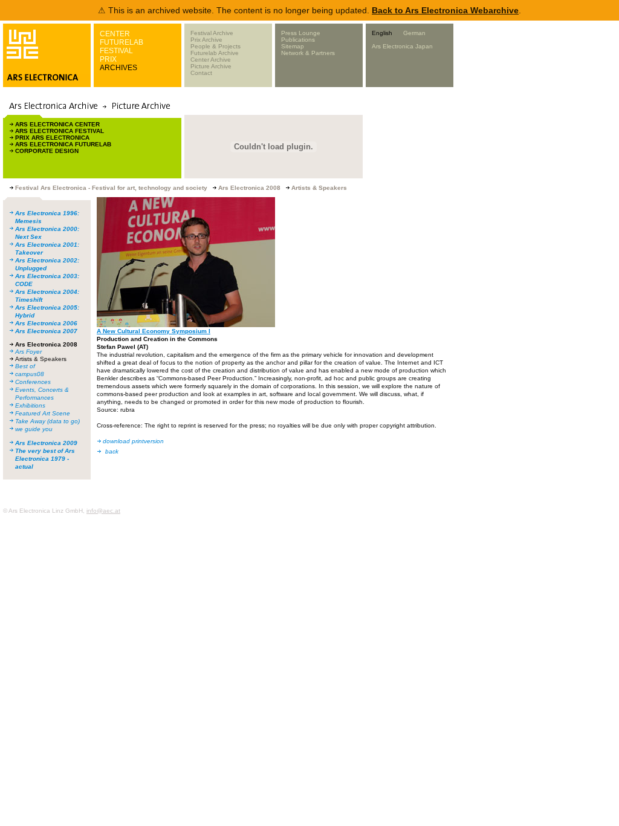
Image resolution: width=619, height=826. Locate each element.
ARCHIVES (118, 67)
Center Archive (210, 59)
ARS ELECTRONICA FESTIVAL (59, 131)
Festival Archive (211, 33)
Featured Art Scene (42, 413)
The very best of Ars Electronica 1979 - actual (45, 458)
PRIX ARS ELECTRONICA (52, 137)
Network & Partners (308, 53)
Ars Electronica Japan (402, 46)
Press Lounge (300, 33)
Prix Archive (206, 39)
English (382, 33)
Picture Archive (211, 66)
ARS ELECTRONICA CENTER (57, 124)
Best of (25, 366)
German (414, 33)
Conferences (33, 382)
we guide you (34, 429)
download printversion (133, 441)
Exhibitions (30, 405)
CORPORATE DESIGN (47, 151)
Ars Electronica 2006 (46, 323)
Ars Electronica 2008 (46, 344)
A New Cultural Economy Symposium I (153, 331)
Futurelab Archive (214, 53)
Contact (201, 73)
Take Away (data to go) (47, 421)
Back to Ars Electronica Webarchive (445, 10)
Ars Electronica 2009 (46, 443)
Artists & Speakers (40, 359)
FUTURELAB (121, 42)
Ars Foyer (28, 351)
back (111, 451)
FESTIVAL (116, 51)
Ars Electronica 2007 (46, 331)
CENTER (115, 34)
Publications (298, 39)
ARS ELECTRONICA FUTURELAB (63, 144)
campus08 (29, 374)
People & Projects (215, 46)
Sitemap (292, 46)
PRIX (108, 59)
